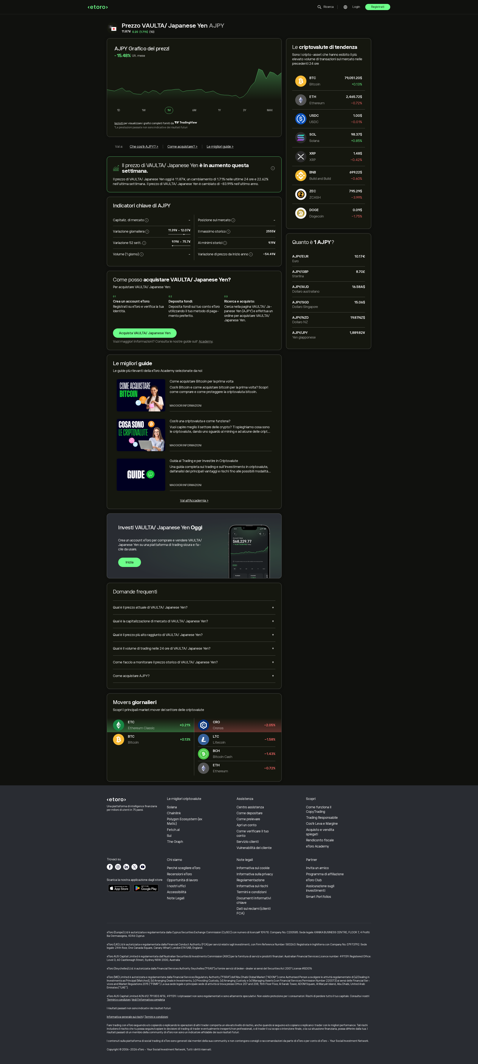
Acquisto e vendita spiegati (320, 832)
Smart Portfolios (318, 897)
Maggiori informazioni (185, 405)
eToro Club (314, 880)
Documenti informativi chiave (254, 900)
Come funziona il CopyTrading (318, 809)
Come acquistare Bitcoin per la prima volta (201, 381)
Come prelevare (248, 819)
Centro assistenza (250, 807)
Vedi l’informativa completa (148, 999)
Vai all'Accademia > (194, 500)
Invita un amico (317, 868)
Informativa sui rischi (252, 886)
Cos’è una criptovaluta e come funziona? (200, 421)
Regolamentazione (251, 880)
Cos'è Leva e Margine (322, 823)
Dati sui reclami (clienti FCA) (254, 911)
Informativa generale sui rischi (125, 1016)
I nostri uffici (176, 886)
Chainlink (174, 813)
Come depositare (250, 813)
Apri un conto (247, 825)
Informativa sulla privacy (255, 874)
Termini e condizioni (251, 892)
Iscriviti (118, 123)
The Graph (175, 842)
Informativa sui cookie (253, 868)
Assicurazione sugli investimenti (320, 888)
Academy (205, 341)
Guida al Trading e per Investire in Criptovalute (204, 461)
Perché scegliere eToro (183, 868)
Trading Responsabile (322, 817)
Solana (172, 807)
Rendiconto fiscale (320, 840)
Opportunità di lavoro (182, 880)
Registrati (377, 7)
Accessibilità (176, 892)
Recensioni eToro (179, 874)
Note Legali (175, 898)
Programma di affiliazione (325, 874)
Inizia (130, 562)
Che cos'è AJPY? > (144, 146)
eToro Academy (317, 846)
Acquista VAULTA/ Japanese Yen (145, 333)
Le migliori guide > (220, 146)
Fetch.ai (173, 830)
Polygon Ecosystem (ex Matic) (184, 821)
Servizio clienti (248, 842)
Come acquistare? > (182, 146)
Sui (169, 836)
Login (356, 7)
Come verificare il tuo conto (253, 833)
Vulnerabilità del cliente (254, 848)
